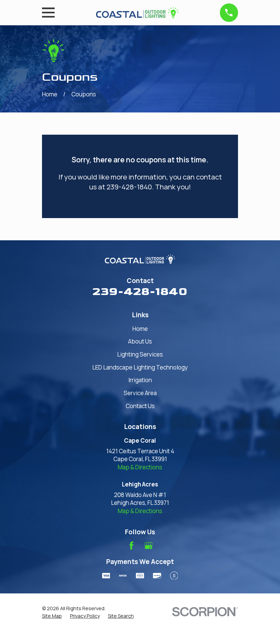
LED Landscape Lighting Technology (140, 367)
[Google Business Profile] (148, 545)
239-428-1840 (140, 291)
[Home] (137, 12)
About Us (140, 341)
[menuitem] (52, 616)
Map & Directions (140, 467)
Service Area (140, 393)
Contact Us (140, 406)
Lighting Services (140, 354)
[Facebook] (131, 545)
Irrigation (140, 380)
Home (140, 329)
